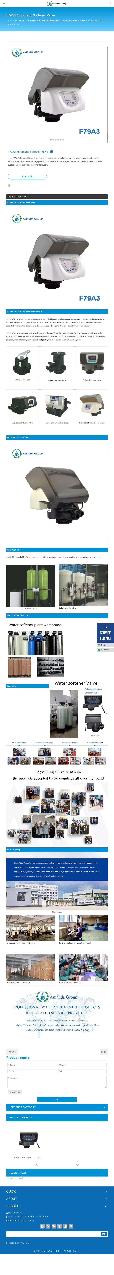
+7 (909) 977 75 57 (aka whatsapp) (30, 1216)
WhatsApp (105, 650)
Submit (57, 1099)
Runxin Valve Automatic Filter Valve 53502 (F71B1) (28, 1157)
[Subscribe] (104, 1234)
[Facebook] (71, 1226)
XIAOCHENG (23, 1243)
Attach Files (15, 1092)
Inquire (25, 176)
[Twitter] (48, 1226)
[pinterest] (42, 1226)
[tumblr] (59, 1226)
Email (103, 645)
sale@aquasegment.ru (23, 1220)
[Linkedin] (65, 1226)
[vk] (54, 1226)
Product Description (17, 197)
